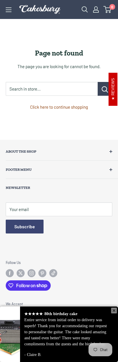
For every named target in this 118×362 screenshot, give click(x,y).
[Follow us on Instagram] (31, 273)
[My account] (96, 9)
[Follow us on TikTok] (53, 273)
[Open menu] (8, 9)
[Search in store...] (105, 89)
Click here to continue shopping (59, 107)
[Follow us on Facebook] (10, 273)
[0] (107, 9)
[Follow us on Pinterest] (42, 273)
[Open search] (85, 9)
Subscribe (24, 226)
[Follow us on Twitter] (21, 273)
